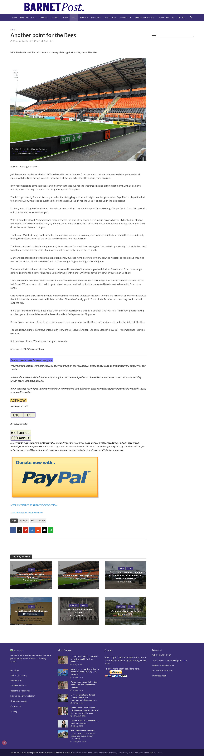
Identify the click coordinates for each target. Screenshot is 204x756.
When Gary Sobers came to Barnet (78, 611)
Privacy (13, 711)
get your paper (179, 17)
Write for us (110, 17)
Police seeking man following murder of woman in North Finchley (83, 684)
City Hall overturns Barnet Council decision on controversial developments (83, 697)
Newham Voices (142, 752)
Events (65, 17)
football (41, 520)
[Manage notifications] (4, 742)
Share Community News (145, 17)
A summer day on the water (125, 610)
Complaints (15, 706)
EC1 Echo (158, 752)
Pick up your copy (18, 675)
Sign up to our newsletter (22, 695)
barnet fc (24, 520)
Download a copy (18, 701)
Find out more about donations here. (122, 668)
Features (54, 17)
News (14, 17)
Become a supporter (20, 690)
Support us (124, 17)
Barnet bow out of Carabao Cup (31, 610)
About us (14, 670)
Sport (73, 17)
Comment (43, 17)
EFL (32, 520)
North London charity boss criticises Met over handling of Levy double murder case (84, 710)
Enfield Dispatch (101, 752)
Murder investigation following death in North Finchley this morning (84, 671)
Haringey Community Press (121, 752)
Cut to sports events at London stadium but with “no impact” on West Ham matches (125, 575)
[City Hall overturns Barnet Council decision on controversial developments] (63, 697)
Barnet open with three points (78, 575)
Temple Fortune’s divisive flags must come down (84, 721)
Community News (27, 17)
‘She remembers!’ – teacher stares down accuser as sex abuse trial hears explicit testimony (83, 734)
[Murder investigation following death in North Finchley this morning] (63, 672)
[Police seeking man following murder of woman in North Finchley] (63, 685)
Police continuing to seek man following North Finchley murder (84, 659)
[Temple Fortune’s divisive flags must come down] (63, 723)
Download (164, 17)
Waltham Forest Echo (83, 752)
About (83, 17)
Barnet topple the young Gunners (31, 575)
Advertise (95, 17)
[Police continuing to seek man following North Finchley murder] (63, 659)
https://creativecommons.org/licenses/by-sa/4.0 (29, 152)
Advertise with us (18, 685)
